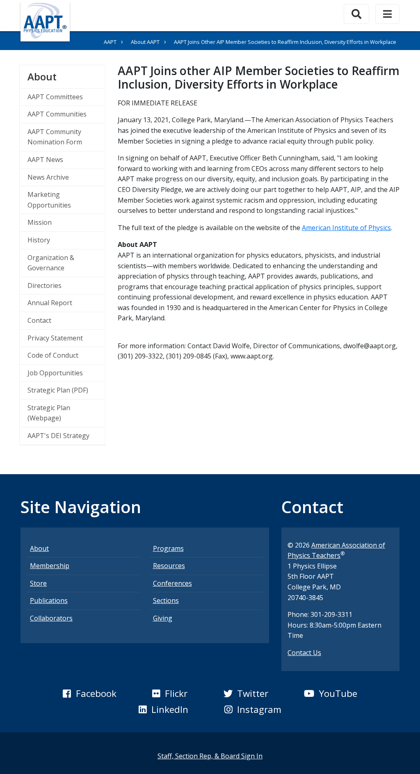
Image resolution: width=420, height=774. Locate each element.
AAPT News (45, 159)
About (66, 76)
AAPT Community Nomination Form (54, 137)
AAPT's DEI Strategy (58, 435)
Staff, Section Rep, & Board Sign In (210, 755)
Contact (39, 320)
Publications (49, 600)
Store (38, 583)
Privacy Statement (55, 337)
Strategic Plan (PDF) (57, 390)
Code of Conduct (52, 355)
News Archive (48, 177)
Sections (166, 600)
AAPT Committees (55, 96)
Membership (49, 565)
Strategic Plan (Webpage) (48, 413)
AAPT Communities (57, 114)
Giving (162, 618)
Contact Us (304, 652)
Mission (39, 222)
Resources (169, 565)
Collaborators (51, 618)
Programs (168, 548)
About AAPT (145, 42)
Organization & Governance (50, 263)
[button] (89, 693)
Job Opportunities (55, 372)
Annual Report (49, 302)
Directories (44, 285)
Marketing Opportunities (49, 200)
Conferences (172, 583)
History (38, 239)
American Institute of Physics (346, 227)
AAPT (110, 42)
